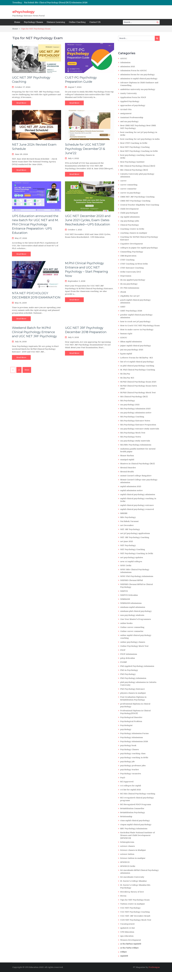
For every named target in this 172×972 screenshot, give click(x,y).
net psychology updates (131, 557)
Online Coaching (77, 22)
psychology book (128, 745)
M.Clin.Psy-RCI (127, 378)
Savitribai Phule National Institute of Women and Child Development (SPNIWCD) (137, 835)
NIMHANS (125, 599)
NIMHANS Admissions (131, 603)
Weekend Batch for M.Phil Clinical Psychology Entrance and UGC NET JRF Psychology (34, 332)
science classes (127, 846)
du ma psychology (128, 284)
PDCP (122, 650)
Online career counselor (131, 631)
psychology (125, 729)
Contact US (94, 22)
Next (27, 370)
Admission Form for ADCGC (133, 70)
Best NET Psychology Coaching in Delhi (139, 151)
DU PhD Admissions (129, 288)
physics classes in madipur (133, 693)
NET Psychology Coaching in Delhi (136, 553)
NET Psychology (128, 545)
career (123, 181)
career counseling (128, 185)
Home (17, 22)
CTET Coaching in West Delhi (134, 264)
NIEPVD (124, 591)
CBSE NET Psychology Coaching (135, 201)
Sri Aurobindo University (132, 877)
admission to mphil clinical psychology (138, 78)
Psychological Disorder (131, 717)
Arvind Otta (125, 109)
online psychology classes (132, 642)
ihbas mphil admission (131, 341)
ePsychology (23, 12)
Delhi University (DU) (130, 272)
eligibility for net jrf (129, 296)
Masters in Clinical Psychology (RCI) (137, 463)
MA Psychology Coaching (132, 417)
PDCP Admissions (128, 654)
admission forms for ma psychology (137, 74)
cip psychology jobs (129, 221)
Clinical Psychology (129, 225)
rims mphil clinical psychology (135, 820)
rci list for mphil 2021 (130, 790)
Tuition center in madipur (132, 904)
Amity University (128, 93)
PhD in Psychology (129, 670)
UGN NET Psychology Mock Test (135, 920)
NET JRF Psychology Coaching (134, 537)
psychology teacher (129, 769)
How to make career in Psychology (136, 329)
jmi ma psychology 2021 (131, 350)
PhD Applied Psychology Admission (137, 666)
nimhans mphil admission (132, 607)
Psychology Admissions (131, 737)
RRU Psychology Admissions (133, 828)
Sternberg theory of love (132, 892)
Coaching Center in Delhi (132, 229)
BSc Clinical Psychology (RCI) (134, 170)
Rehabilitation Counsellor (132, 808)
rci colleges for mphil (130, 786)
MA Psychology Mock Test (132, 433)
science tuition (127, 854)
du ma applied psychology (132, 280)
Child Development (129, 209)
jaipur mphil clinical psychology (135, 345)
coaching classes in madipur (133, 233)
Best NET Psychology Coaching (135, 147)
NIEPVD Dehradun (129, 595)
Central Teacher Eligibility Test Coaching (139, 205)
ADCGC (123, 58)
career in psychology (130, 193)
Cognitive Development (131, 244)
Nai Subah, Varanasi (129, 521)
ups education (126, 936)
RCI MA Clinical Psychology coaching (137, 794)
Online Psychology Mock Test (134, 646)
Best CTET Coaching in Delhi (133, 143)
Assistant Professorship (131, 117)
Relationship (126, 816)
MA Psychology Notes (130, 437)
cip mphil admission (130, 217)
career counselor (128, 189)
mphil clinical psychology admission (137, 494)
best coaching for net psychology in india (140, 139)
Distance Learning (56, 22)
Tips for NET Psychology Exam (135, 900)
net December (127, 525)
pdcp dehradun (127, 658)
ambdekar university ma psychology (137, 89)
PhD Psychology (128, 674)
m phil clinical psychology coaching (137, 366)
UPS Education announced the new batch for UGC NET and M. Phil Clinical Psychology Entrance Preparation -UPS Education (35, 224)
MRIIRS (123, 513)
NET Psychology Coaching (132, 549)
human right (126, 333)
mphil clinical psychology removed (137, 509)
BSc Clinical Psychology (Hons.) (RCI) (137, 166)
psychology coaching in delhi (134, 757)
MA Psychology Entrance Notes (135, 421)
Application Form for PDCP (133, 97)
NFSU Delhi (125, 565)
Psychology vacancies (130, 773)
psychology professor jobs (133, 765)
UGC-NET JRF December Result (135, 916)
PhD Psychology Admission (133, 678)
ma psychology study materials (135, 441)
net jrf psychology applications (135, 533)
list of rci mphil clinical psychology (137, 362)
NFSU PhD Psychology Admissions (136, 576)
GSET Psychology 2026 (131, 311)
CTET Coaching (127, 260)
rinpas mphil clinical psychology (135, 824)
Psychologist (126, 725)
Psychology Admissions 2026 (134, 741)
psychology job (127, 761)
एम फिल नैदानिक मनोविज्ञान (129, 948)
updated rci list (127, 928)
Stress (123, 896)
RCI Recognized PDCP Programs (135, 804)
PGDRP (123, 662)
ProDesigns (154, 967)
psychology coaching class (132, 753)
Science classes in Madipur (133, 850)
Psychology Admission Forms (134, 733)
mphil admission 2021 (130, 486)
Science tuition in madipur (132, 858)
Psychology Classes (33, 22)
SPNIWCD (125, 862)
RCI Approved (126, 781)
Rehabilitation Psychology (132, 812)
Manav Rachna (127, 455)
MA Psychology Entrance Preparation (138, 425)
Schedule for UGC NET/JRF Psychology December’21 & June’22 (85, 149)
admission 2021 (127, 66)
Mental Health (127, 472)
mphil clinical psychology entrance (137, 505)
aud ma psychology (129, 121)
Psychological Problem (131, 721)
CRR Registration (128, 256)
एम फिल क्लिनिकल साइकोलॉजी (130, 944)
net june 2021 (126, 541)
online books (126, 623)
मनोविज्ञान (123, 952)
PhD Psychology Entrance (132, 689)
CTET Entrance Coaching (132, 268)
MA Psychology (127, 400)
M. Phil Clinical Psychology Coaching (137, 370)
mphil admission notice (131, 490)
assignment (125, 113)
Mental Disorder (128, 467)
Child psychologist (129, 213)
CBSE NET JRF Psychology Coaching (137, 197)
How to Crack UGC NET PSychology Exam (140, 325)
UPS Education (127, 932)
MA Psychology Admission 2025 (135, 408)
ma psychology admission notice (135, 413)
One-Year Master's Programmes (135, 619)
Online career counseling (132, 627)
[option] (62, 2)
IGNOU (123, 337)
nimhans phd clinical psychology (136, 611)
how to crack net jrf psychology (135, 321)
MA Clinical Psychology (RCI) (134, 396)
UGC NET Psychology (130, 908)
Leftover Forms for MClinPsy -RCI (136, 358)
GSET (122, 307)
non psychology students (132, 615)
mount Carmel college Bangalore (135, 476)
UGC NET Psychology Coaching (135, 912)
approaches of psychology (132, 105)
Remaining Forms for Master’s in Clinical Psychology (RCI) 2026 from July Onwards (66, 3)
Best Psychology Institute (132, 162)
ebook (123, 292)
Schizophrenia (127, 842)
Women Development (130, 940)
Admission (125, 62)
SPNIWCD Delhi (127, 866)
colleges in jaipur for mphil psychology (139, 248)
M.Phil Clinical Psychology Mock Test (138, 392)
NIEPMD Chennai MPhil (131, 580)
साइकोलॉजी (124, 956)
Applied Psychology (129, 101)
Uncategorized (127, 924)
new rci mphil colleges (131, 561)
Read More (21, 103)
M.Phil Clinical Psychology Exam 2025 (138, 382)
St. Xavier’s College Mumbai (133, 881)
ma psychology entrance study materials (139, 429)
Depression (125, 276)
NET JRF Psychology (130, 529)
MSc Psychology (128, 517)
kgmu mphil (126, 354)
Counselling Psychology (131, 252)
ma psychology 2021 (130, 404)
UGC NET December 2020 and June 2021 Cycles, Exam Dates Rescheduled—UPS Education (87, 220)
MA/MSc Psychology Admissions (135, 445)
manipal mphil (127, 459)
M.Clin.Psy (125, 374)
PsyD (122, 777)
